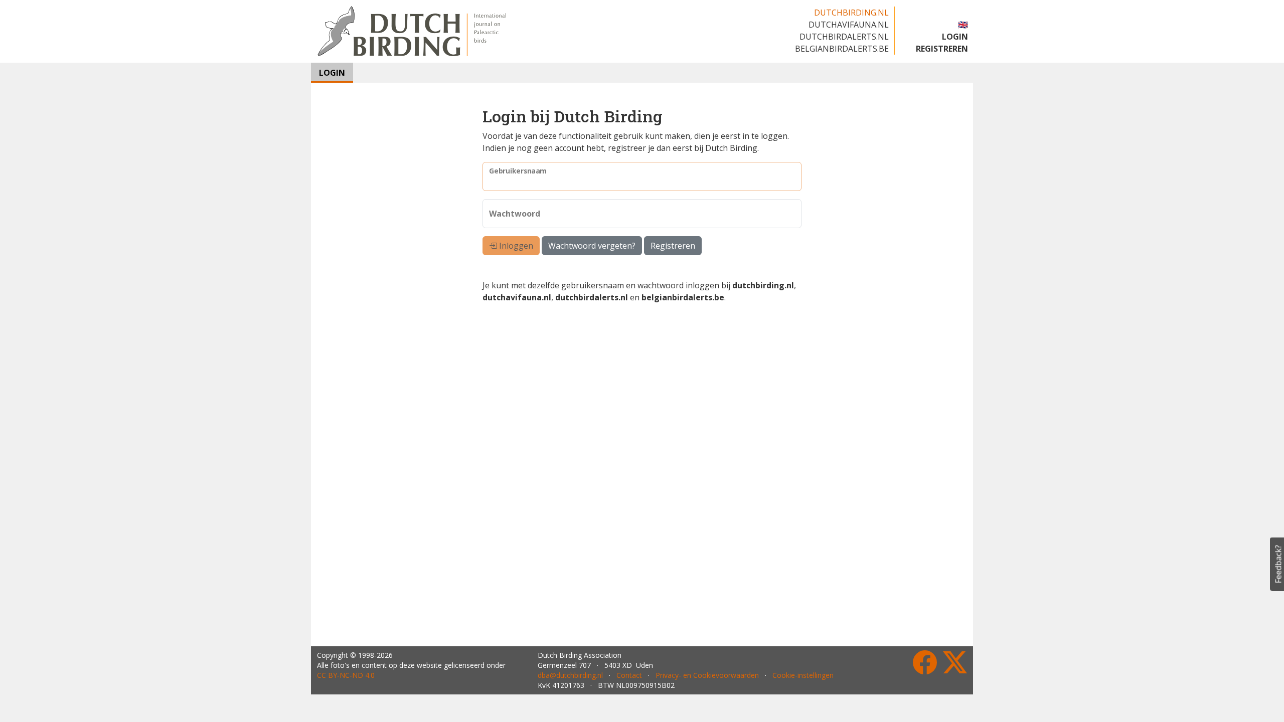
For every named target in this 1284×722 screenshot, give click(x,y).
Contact (629, 675)
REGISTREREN (942, 48)
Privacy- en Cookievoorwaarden (707, 675)
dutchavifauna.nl (849, 24)
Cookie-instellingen (803, 675)
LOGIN (955, 36)
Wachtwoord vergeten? (591, 245)
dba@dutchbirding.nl (570, 675)
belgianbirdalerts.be (842, 48)
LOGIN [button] (332, 72)
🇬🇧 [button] (963, 24)
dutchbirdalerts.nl (844, 36)
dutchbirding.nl (851, 12)
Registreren (673, 245)
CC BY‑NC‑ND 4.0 (346, 675)
